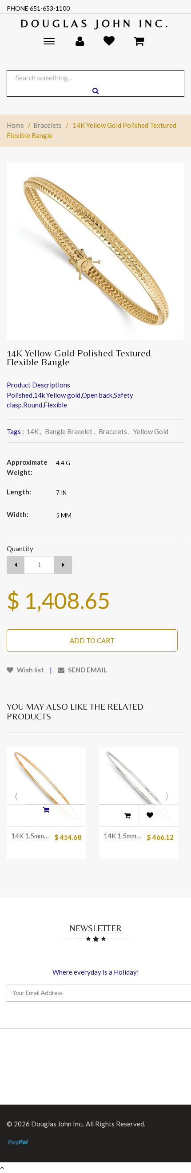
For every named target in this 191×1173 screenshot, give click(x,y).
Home (15, 125)
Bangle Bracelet (70, 431)
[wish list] (150, 815)
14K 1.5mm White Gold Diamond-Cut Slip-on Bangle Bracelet (122, 836)
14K (33, 431)
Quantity (20, 549)
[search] (95, 90)
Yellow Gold (150, 431)
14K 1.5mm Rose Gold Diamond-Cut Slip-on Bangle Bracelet (30, 836)
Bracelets (47, 125)
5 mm (64, 515)
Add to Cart (92, 640)
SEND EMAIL (87, 670)
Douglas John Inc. (95, 23)
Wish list (30, 670)
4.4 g (63, 462)
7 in (61, 492)
